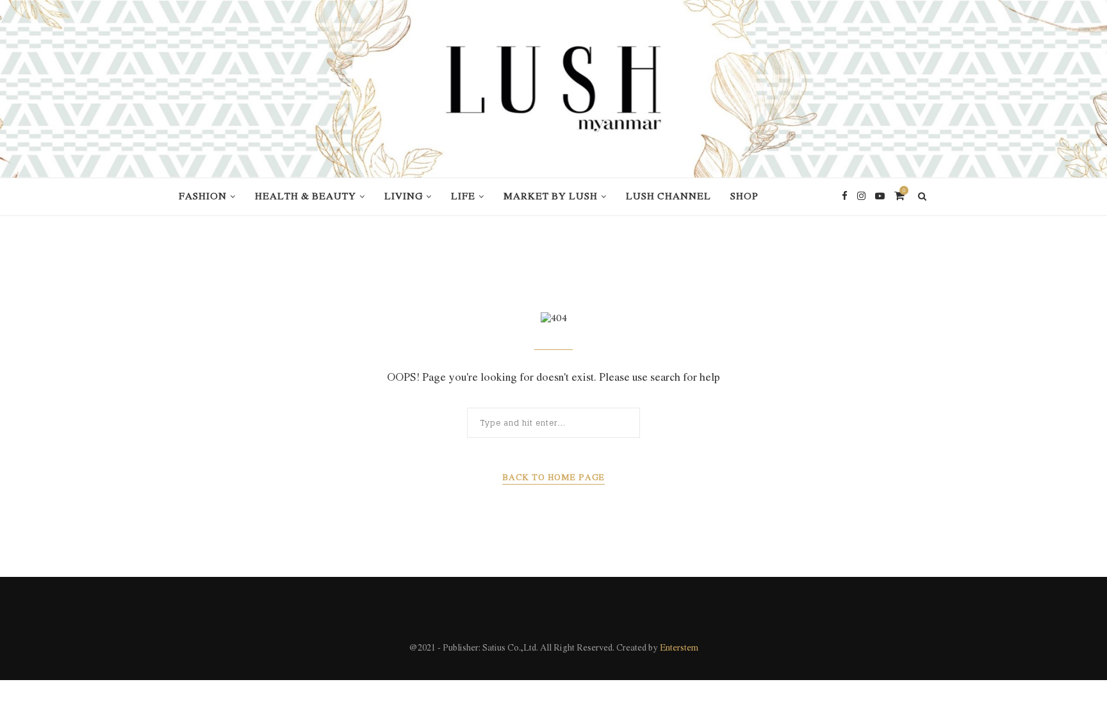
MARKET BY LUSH (551, 196)
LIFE (463, 196)
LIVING (403, 196)
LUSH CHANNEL (668, 196)
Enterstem (679, 648)
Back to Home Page (553, 477)
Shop (744, 196)
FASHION (203, 196)
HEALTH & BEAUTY (305, 196)
